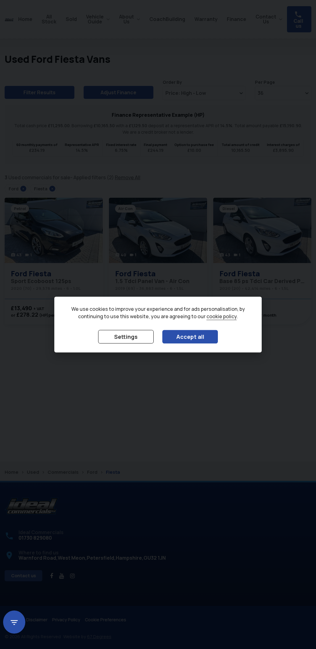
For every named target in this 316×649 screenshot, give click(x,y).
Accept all (190, 337)
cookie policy (221, 316)
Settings (126, 337)
